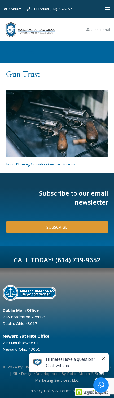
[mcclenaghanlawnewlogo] (30, 30)
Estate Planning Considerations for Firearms (40, 164)
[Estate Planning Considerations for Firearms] (57, 124)
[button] (107, 9)
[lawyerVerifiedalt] (55, 292)
